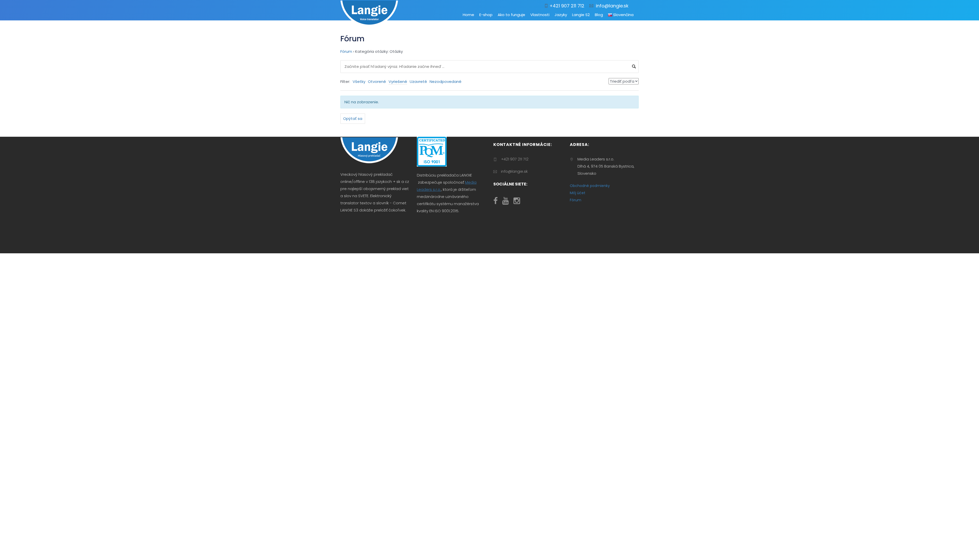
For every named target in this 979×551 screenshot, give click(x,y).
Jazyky (561, 14)
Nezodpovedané (445, 81)
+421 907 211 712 (566, 6)
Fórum (346, 51)
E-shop (486, 14)
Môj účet (577, 192)
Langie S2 (581, 14)
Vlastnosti (539, 14)
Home (468, 14)
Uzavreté (418, 81)
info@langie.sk (610, 6)
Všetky (359, 81)
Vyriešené (398, 81)
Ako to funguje (511, 14)
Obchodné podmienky (590, 185)
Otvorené (377, 81)
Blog (599, 14)
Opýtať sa (352, 118)
